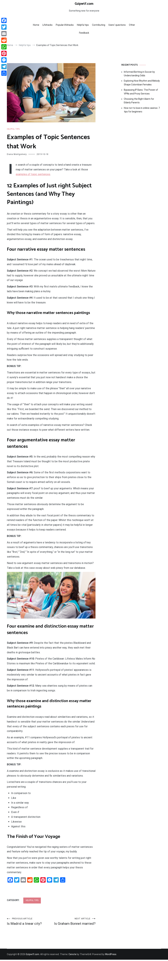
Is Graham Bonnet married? (74, 921)
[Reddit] (4, 40)
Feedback (84, 32)
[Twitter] (4, 27)
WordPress (110, 954)
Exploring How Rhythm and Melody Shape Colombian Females (142, 82)
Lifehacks (47, 25)
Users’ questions (117, 25)
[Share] (4, 73)
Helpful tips (83, 25)
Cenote (72, 954)
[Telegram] (4, 66)
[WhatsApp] (4, 47)
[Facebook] (4, 20)
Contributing (98, 25)
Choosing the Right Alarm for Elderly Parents (139, 101)
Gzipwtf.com (84, 4)
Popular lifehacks (65, 25)
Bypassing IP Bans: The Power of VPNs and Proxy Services (141, 92)
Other (132, 25)
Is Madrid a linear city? (24, 921)
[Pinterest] (4, 53)
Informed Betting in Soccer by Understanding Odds (139, 74)
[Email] (4, 33)
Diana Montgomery (17, 154)
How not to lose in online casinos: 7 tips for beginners (142, 110)
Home (36, 25)
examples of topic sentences (33, 174)
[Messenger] (4, 60)
